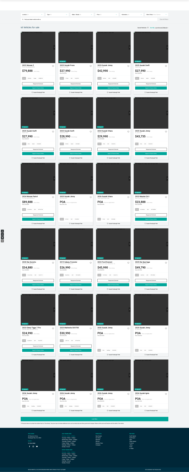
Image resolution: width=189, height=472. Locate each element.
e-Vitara (131, 448)
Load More (94, 419)
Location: (24, 14)
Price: (98, 14)
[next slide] (54, 47)
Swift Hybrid (132, 436)
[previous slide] (22, 47)
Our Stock (98, 438)
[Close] (2, 240)
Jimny (131, 445)
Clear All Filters (164, 19)
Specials (98, 439)
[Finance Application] (2, 237)
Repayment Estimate (38, 83)
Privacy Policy (57, 469)
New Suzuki (99, 436)
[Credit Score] (2, 234)
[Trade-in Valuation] (2, 231)
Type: (48, 14)
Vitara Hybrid (132, 441)
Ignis (130, 439)
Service (98, 441)
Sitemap (63, 469)
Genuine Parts (99, 443)
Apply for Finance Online (38, 88)
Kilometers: (125, 14)
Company (98, 445)
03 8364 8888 (31, 443)
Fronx (130, 446)
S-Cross (131, 443)
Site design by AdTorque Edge (153, 469)
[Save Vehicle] (53, 66)
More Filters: (149, 14)
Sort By (152, 28)
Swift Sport (132, 438)
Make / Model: (75, 14)
